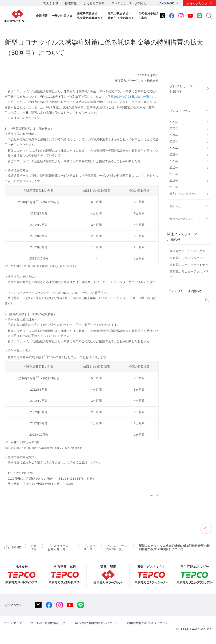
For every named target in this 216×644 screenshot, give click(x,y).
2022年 (173, 148)
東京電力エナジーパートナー (189, 264)
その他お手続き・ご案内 (150, 16)
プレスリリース (179, 110)
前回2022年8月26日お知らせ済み (130, 96)
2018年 (173, 174)
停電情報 (71, 3)
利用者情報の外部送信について (147, 623)
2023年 (173, 141)
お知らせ (175, 206)
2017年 (173, 180)
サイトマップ (13, 623)
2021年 (173, 154)
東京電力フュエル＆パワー (187, 257)
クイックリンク (197, 3)
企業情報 (42, 15)
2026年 (173, 122)
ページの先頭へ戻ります (206, 528)
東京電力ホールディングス (187, 251)
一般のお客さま (62, 15)
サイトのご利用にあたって (48, 623)
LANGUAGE (166, 3)
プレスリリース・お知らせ (129, 3)
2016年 (173, 187)
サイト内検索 (209, 16)
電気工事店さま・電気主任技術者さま (121, 16)
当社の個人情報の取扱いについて (96, 623)
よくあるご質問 (94, 3)
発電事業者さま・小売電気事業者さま (90, 16)
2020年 (173, 161)
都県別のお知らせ (181, 219)
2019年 (173, 167)
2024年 (173, 135)
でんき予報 (50, 3)
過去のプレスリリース (183, 193)
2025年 (173, 128)
